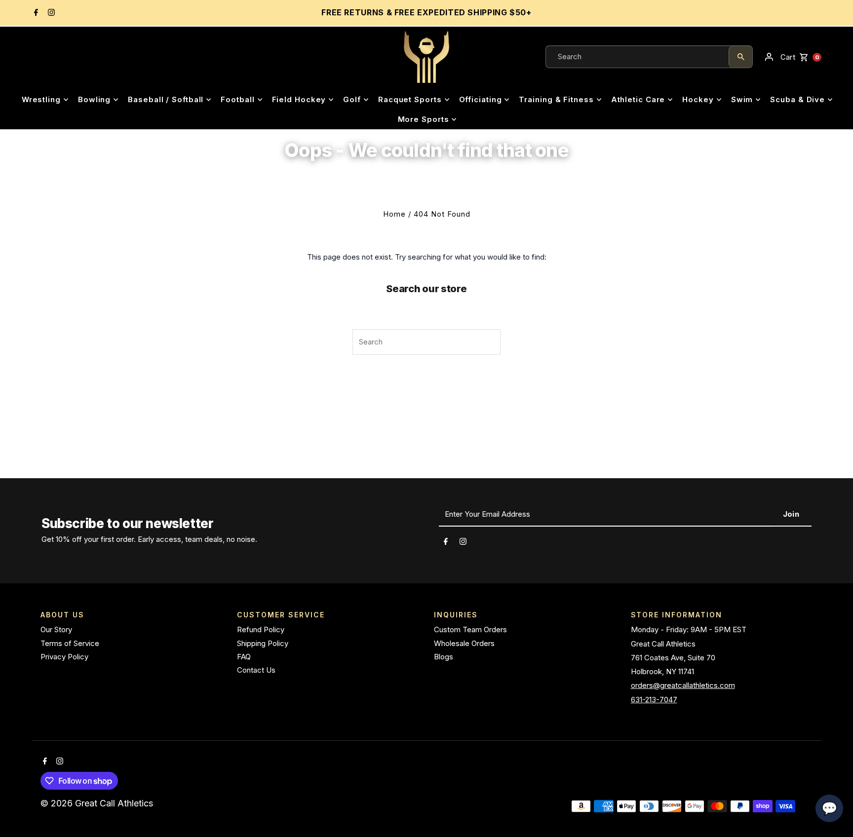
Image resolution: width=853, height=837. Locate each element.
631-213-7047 (654, 699)
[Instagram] (50, 13)
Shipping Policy (262, 643)
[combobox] (637, 56)
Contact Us (256, 670)
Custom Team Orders (470, 629)
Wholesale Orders (464, 643)
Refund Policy (260, 629)
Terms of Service (69, 643)
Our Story (56, 629)
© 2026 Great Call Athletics (97, 803)
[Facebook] (35, 13)
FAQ (244, 656)
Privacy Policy (64, 656)
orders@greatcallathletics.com (683, 685)
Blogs (443, 656)
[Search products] (740, 56)
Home (394, 214)
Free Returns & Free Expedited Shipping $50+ (426, 12)
